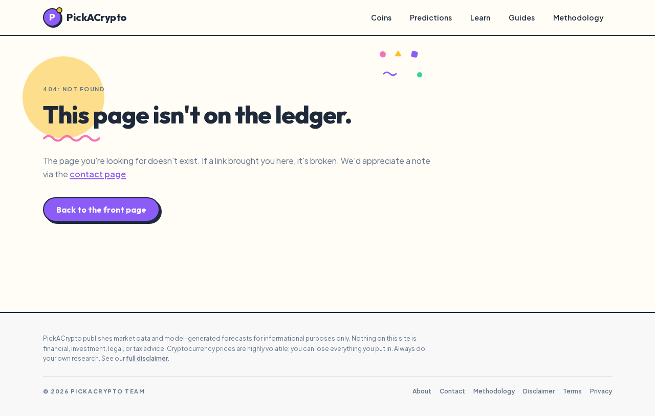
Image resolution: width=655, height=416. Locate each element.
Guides (522, 17)
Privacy (601, 391)
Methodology (578, 17)
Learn (480, 17)
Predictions (431, 17)
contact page (98, 174)
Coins (381, 17)
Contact (452, 391)
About (421, 391)
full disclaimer (147, 358)
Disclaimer (539, 391)
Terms (572, 391)
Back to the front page (101, 209)
